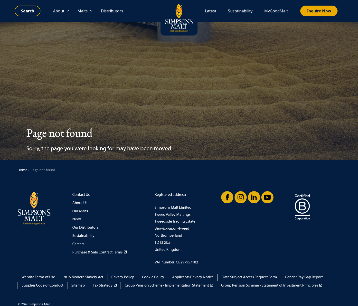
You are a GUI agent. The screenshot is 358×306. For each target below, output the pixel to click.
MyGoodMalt (276, 11)
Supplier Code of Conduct (42, 285)
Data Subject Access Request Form (249, 277)
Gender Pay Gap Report (304, 277)
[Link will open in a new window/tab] (227, 197)
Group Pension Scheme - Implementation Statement (167, 285)
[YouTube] (267, 197)
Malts (82, 11)
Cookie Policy (153, 277)
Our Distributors (85, 227)
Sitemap (78, 285)
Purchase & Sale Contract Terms (97, 252)
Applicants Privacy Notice (193, 277)
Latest (210, 11)
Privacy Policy (122, 277)
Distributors (112, 11)
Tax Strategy (103, 285)
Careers (78, 244)
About (58, 11)
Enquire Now (319, 11)
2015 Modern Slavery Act (83, 277)
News (76, 219)
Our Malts (80, 211)
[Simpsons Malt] (179, 18)
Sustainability (240, 11)
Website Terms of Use (38, 277)
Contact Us (81, 194)
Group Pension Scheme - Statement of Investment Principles (269, 285)
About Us (79, 202)
